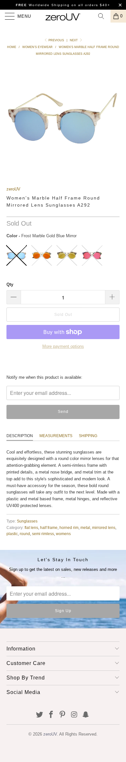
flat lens (31, 527)
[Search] (103, 16)
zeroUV (13, 189)
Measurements (55, 436)
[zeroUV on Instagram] (74, 715)
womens (63, 534)
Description (19, 436)
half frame (49, 527)
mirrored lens (103, 527)
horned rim (69, 527)
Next (74, 40)
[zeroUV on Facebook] (51, 715)
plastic (12, 534)
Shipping (88, 436)
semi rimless (43, 534)
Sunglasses (27, 521)
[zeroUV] (63, 16)
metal (85, 527)
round (25, 534)
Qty (9, 284)
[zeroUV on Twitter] (40, 715)
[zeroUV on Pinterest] (63, 715)
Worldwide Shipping (43, 5)
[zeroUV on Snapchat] (86, 715)
